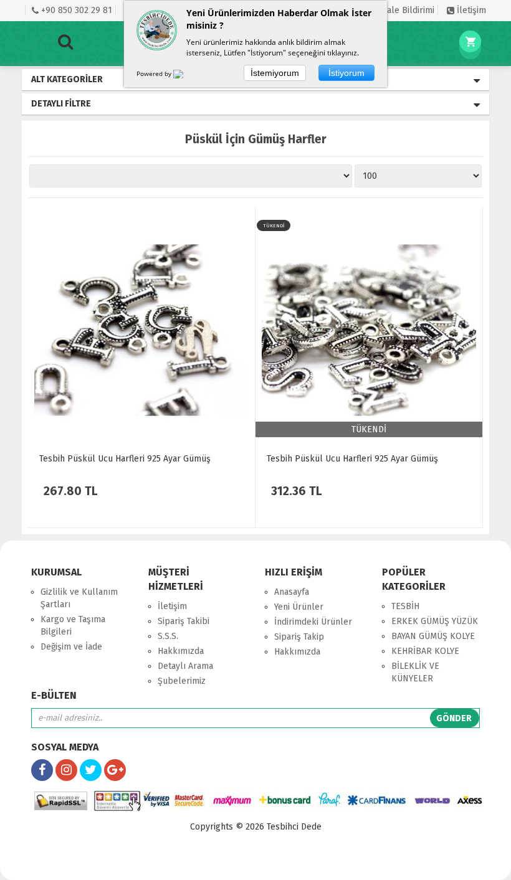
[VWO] (185, 76)
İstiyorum (346, 73)
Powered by (154, 73)
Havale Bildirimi (402, 10)
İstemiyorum (275, 73)
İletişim (470, 10)
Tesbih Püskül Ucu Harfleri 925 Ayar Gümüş (125, 458)
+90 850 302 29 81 (75, 10)
